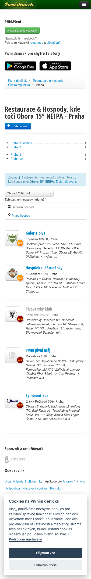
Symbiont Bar (37, 395)
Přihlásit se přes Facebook (22, 30)
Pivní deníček (14, 3)
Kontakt (55, 488)
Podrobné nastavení (25, 539)
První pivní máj (38, 350)
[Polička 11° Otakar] (12, 273)
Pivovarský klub (39, 309)
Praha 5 (15, 147)
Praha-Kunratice (21, 143)
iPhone (80, 481)
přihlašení (53, 42)
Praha (40, 84)
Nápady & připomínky (27, 481)
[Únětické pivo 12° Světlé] (12, 238)
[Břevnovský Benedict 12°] (12, 314)
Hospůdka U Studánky (44, 268)
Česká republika (19, 84)
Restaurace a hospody (48, 80)
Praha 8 (15, 154)
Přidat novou (19, 126)
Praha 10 (16, 158)
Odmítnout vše (45, 565)
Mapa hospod (20, 215)
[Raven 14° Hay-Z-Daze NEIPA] (12, 355)
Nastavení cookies (35, 488)
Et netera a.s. (15, 459)
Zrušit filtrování (66, 181)
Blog (8, 481)
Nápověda (13, 488)
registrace (36, 42)
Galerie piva (36, 233)
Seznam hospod (22, 207)
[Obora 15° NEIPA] (12, 400)
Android (68, 481)
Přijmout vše (45, 553)
